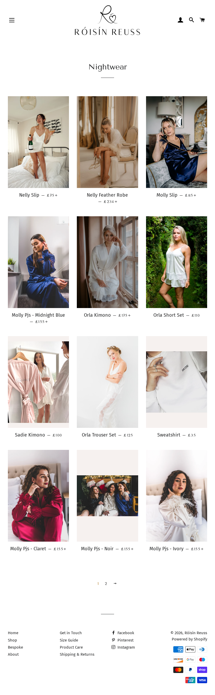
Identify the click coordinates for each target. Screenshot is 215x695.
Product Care (71, 647)
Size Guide (69, 640)
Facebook (125, 633)
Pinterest (124, 640)
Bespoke (15, 647)
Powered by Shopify (189, 639)
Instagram (125, 647)
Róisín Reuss (196, 633)
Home (13, 633)
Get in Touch (71, 633)
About (13, 654)
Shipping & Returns (77, 654)
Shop (12, 640)
